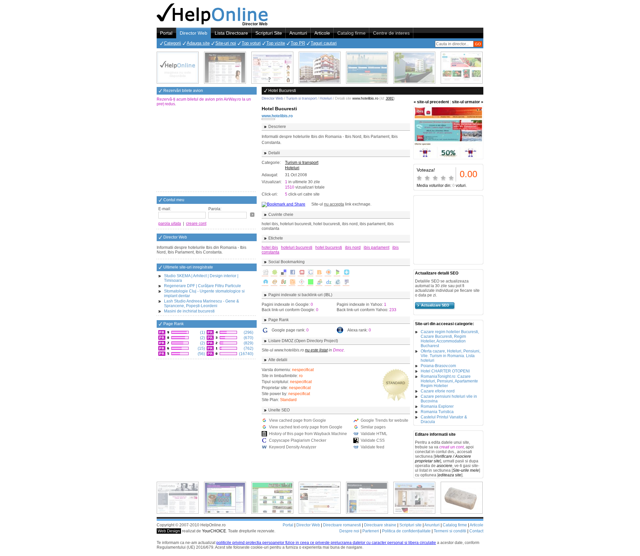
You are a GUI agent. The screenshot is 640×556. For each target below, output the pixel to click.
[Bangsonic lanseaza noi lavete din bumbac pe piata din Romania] (178, 68)
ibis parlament (376, 247)
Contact (476, 531)
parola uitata (169, 223)
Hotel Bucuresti (279, 108)
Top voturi (251, 43)
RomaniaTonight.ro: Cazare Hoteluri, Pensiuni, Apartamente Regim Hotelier (449, 381)
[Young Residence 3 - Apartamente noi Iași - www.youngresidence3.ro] (414, 68)
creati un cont (451, 447)
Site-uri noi (225, 43)
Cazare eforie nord (438, 391)
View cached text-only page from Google (305, 427)
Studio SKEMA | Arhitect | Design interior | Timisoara (201, 278)
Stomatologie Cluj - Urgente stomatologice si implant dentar (204, 293)
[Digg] (265, 273)
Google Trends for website (384, 420)
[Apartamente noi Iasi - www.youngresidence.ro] (320, 68)
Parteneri (370, 531)
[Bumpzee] (283, 282)
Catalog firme (351, 33)
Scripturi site (410, 525)
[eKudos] (337, 282)
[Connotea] (301, 282)
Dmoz (338, 350)
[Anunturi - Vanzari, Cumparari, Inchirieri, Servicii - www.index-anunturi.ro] (320, 498)
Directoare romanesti (342, 525)
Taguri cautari (324, 43)
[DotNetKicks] (319, 282)
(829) (248, 343)
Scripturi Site (268, 33)
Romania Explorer (437, 406)
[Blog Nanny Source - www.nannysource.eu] (367, 498)
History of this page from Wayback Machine (308, 433)
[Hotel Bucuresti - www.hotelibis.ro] (448, 132)
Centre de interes (391, 33)
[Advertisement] (207, 149)
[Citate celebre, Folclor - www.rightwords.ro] (225, 68)
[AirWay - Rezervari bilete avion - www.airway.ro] (367, 68)
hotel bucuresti (328, 247)
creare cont (196, 223)
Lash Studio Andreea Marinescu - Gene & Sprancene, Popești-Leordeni (201, 303)
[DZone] (328, 282)
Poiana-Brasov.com (438, 365)
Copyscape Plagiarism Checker (297, 440)
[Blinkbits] (319, 273)
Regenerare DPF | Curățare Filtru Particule (202, 285)
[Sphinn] (274, 273)
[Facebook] (292, 273)
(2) (202, 337)
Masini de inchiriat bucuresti (189, 311)
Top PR (298, 43)
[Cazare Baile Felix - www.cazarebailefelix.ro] (272, 498)
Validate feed (372, 447)
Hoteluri (326, 98)
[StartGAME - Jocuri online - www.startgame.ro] (225, 498)
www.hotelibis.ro (277, 116)
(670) (248, 337)
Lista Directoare (231, 33)
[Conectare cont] (252, 214)
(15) (201, 348)
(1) (202, 332)
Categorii (172, 43)
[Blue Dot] (265, 282)
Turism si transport (301, 98)
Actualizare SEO (435, 305)
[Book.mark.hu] (274, 282)
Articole (322, 33)
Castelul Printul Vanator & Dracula (444, 419)
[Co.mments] (292, 282)
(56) (201, 353)
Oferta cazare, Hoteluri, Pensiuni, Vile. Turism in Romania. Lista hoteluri (450, 356)
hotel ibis (270, 247)
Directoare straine (380, 525)
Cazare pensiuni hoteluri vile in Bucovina (449, 398)
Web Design (169, 531)
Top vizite (275, 43)
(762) (248, 348)
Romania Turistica (437, 411)
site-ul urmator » (467, 102)
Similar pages (373, 427)
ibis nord (353, 247)
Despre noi (349, 531)
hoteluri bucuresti (296, 247)
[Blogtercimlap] (346, 273)
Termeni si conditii (450, 531)
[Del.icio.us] (283, 273)
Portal (166, 33)
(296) (248, 332)
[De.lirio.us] (310, 282)
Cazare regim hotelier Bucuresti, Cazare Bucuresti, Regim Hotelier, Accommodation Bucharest (450, 338)
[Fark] (346, 282)
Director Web (193, 33)
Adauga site (198, 43)
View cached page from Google (297, 420)
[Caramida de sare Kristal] (462, 498)
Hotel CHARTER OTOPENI (445, 371)
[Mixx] (301, 273)
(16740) (245, 353)
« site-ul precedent (431, 102)
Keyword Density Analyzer (292, 447)
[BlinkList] (328, 273)
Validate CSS (373, 440)
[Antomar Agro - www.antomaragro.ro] (462, 68)
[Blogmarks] (337, 273)
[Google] (310, 273)
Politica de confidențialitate (406, 531)
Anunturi (298, 33)
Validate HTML (374, 433)
